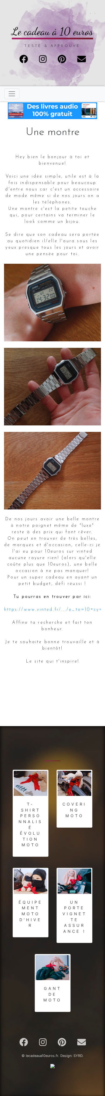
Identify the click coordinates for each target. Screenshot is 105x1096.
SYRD (78, 1056)
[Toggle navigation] (11, 93)
